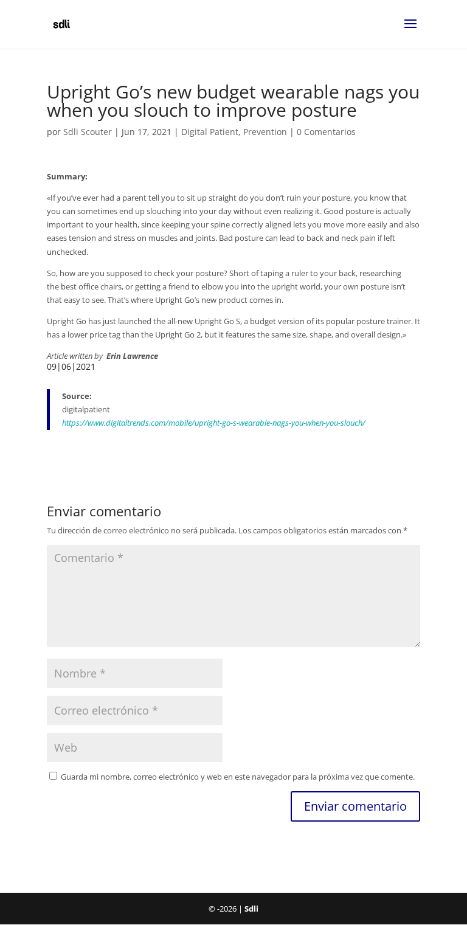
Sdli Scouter (87, 131)
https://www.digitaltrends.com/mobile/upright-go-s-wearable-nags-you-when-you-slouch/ (213, 422)
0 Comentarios (326, 131)
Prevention (265, 131)
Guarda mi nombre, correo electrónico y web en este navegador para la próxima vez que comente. (238, 776)
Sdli (251, 908)
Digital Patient (209, 131)
